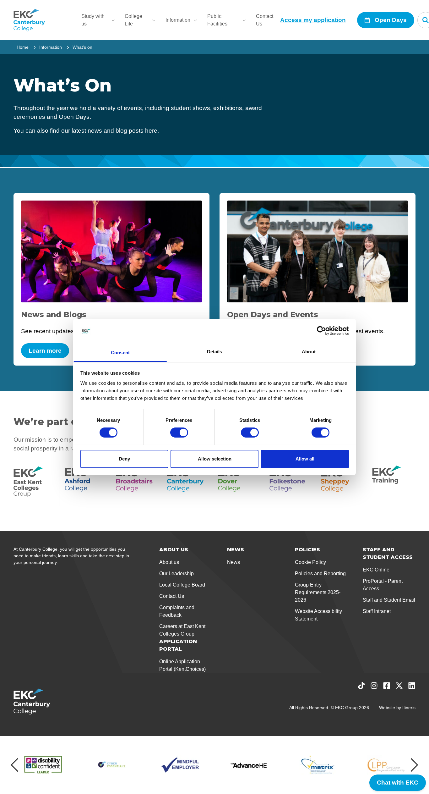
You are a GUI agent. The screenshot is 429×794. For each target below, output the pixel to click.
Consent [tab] (120, 352)
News (233, 562)
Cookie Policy (310, 562)
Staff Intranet (377, 611)
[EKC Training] (393, 483)
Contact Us (264, 20)
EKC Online (376, 569)
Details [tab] (214, 351)
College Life (133, 20)
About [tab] (309, 351)
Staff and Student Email (389, 600)
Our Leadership (176, 573)
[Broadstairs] (137, 483)
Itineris (408, 707)
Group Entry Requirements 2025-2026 (317, 592)
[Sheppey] (342, 483)
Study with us (93, 20)
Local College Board (182, 584)
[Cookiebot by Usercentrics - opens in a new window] (321, 330)
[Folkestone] (291, 483)
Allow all (305, 458)
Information (178, 20)
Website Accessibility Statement (318, 615)
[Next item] (414, 765)
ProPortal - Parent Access (383, 584)
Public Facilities (217, 20)
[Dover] (240, 483)
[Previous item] (14, 765)
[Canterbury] (188, 483)
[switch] (179, 432)
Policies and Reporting (320, 573)
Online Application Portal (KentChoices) (182, 665)
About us (169, 562)
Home (23, 47)
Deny (124, 458)
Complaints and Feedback (176, 611)
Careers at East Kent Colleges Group (182, 630)
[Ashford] (86, 483)
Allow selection (214, 458)
